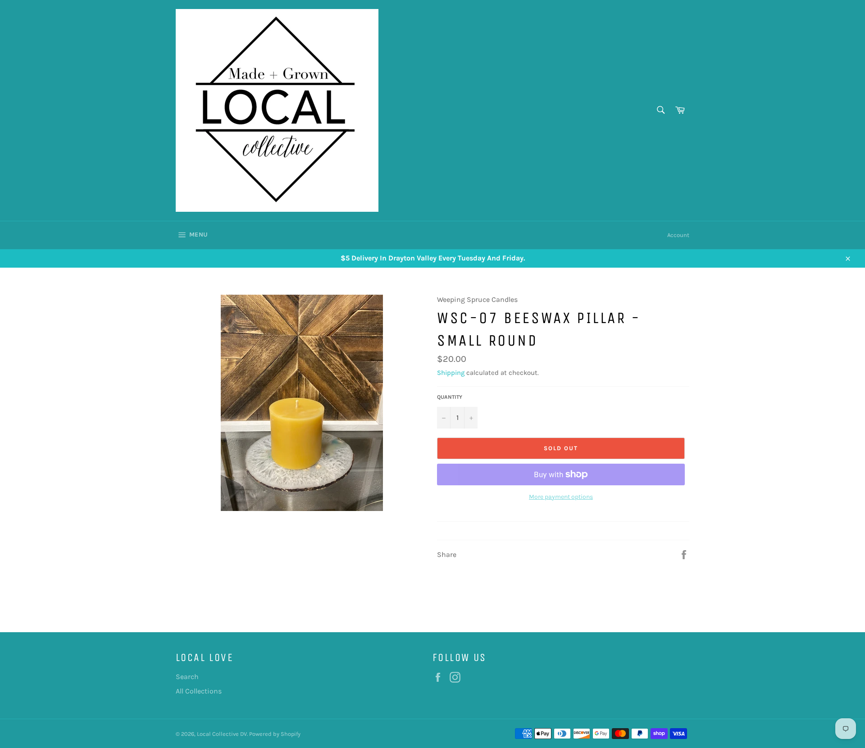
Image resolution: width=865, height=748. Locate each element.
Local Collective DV (222, 733)
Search (187, 676)
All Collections (199, 691)
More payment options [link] (561, 497)
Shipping (450, 373)
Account (678, 235)
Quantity (449, 397)
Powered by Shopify (274, 733)
